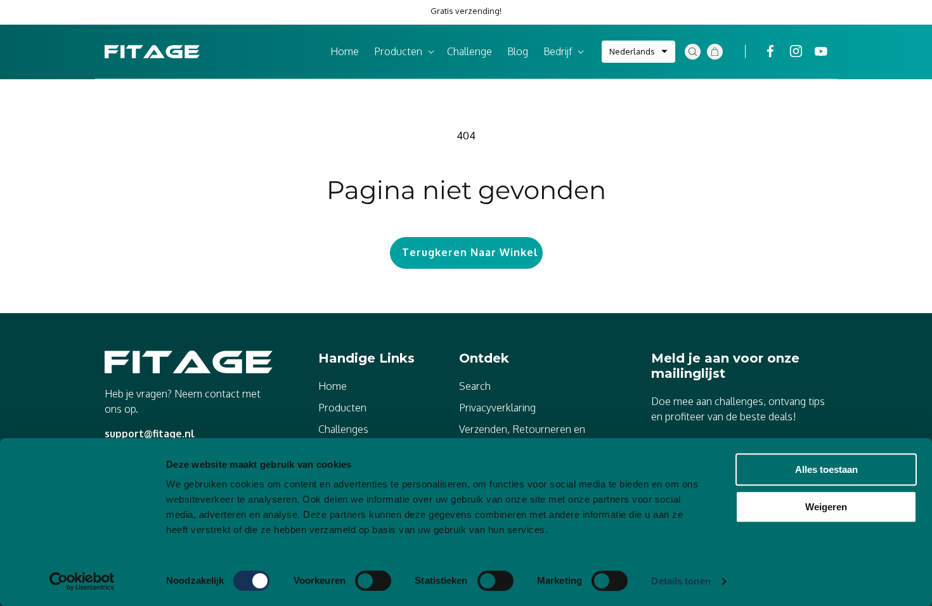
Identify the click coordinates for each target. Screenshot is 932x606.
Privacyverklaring (497, 407)
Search (475, 386)
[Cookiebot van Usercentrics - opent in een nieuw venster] (82, 581)
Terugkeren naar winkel (470, 252)
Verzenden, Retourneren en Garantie (522, 437)
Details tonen (680, 581)
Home (332, 386)
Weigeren (826, 506)
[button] (402, 51)
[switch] (373, 581)
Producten (342, 407)
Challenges (343, 429)
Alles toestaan (826, 469)
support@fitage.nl (150, 433)
